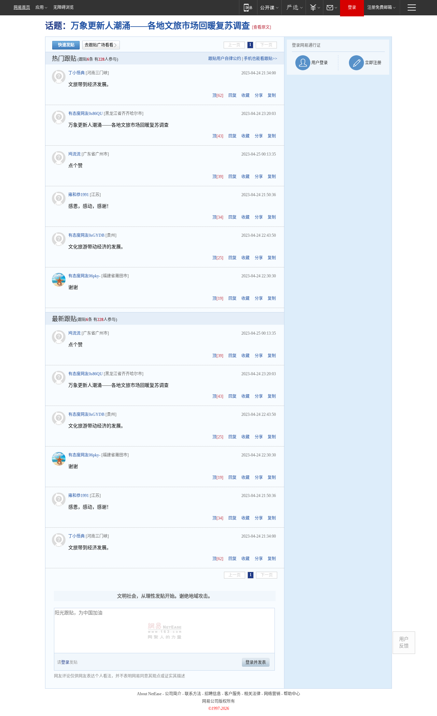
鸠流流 (74, 154)
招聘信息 (213, 693)
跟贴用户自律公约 (224, 58)
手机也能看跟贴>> (260, 58)
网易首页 (22, 7)
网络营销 (272, 693)
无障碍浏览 (63, 7)
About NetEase (149, 693)
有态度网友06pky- (84, 276)
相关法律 (252, 693)
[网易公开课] (269, 7)
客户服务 (232, 693)
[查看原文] (261, 27)
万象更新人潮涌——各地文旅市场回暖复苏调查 (161, 25)
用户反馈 (404, 642)
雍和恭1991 (78, 194)
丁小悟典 (76, 73)
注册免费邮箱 (379, 7)
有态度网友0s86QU (85, 113)
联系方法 (193, 693)
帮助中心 (292, 693)
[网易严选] (293, 7)
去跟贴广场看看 (99, 45)
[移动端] (248, 7)
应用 (40, 7)
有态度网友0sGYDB (86, 235)
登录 (352, 7)
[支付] (314, 7)
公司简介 (173, 693)
